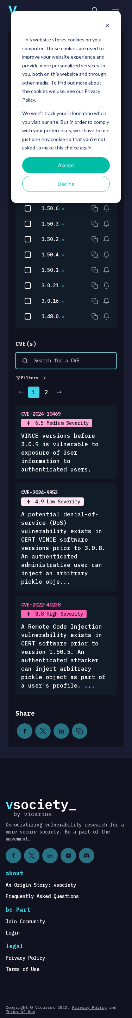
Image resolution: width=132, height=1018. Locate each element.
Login (13, 933)
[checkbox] (28, 208)
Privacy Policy (25, 958)
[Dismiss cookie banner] (107, 26)
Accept (66, 165)
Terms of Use (22, 969)
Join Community (25, 921)
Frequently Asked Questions (42, 896)
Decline (66, 184)
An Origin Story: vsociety (41, 885)
